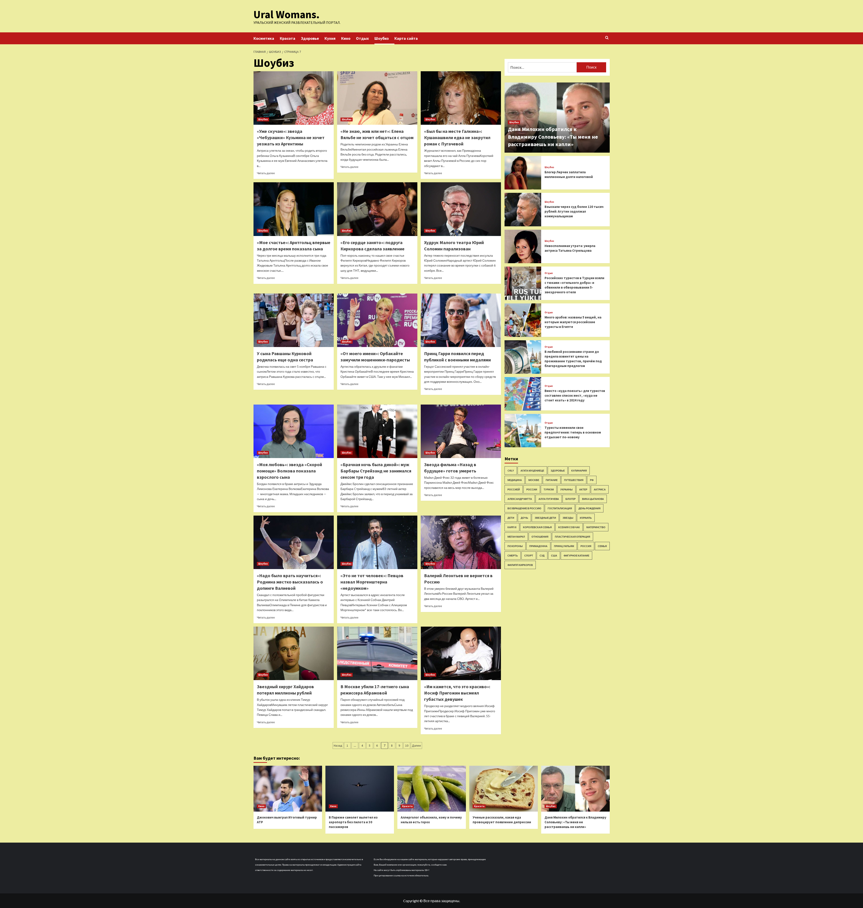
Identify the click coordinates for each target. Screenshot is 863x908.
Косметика (264, 38)
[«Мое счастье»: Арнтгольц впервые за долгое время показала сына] (294, 209)
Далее (416, 745)
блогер (570, 498)
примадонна (538, 546)
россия (586, 546)
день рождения (589, 508)
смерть (512, 555)
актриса (600, 489)
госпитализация (560, 508)
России (531, 489)
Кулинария (579, 470)
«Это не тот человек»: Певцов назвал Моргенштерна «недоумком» (371, 582)
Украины (566, 489)
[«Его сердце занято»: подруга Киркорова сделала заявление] (377, 209)
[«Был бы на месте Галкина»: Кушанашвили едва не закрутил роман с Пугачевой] (461, 98)
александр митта (519, 498)
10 (406, 745)
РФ (592, 479)
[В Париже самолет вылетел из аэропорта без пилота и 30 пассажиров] (359, 788)
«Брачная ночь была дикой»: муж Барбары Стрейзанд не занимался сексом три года (375, 471)
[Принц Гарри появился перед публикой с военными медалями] (461, 320)
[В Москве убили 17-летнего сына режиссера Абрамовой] (377, 653)
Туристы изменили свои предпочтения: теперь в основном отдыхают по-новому (573, 432)
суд (542, 555)
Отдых (362, 38)
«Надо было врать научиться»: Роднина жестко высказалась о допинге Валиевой (290, 582)
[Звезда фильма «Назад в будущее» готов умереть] (461, 431)
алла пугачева (548, 498)
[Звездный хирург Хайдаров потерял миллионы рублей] (294, 653)
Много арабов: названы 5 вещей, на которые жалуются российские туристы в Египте (573, 322)
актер (583, 489)
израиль (586, 517)
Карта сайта (406, 38)
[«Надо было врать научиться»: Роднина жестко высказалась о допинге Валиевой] (294, 542)
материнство (595, 527)
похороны (515, 546)
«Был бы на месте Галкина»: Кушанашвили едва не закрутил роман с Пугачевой (457, 137)
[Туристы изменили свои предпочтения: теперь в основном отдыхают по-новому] (523, 430)
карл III (511, 527)
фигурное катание (576, 555)
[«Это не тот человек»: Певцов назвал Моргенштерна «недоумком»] (377, 542)
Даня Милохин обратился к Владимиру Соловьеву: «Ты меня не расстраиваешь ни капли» (553, 137)
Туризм (549, 489)
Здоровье (310, 38)
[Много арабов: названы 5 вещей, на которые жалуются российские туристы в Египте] (523, 320)
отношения (540, 536)
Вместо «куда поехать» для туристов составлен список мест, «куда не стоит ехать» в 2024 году (575, 396)
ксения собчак (569, 527)
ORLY (510, 470)
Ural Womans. (287, 14)
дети (510, 517)
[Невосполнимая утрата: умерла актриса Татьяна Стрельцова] (523, 246)
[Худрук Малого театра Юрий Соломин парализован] (461, 209)
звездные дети (545, 517)
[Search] (607, 38)
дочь (524, 517)
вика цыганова (593, 498)
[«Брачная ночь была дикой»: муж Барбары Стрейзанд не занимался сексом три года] (377, 431)
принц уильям (564, 546)
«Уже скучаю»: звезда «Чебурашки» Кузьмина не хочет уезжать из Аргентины (291, 137)
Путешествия (573, 479)
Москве (533, 479)
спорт (528, 555)
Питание (552, 479)
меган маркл (516, 536)
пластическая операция (572, 536)
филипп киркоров (520, 564)
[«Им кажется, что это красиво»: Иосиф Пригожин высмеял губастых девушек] (461, 653)
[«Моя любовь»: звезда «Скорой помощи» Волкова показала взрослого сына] (294, 431)
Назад (338, 745)
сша (554, 555)
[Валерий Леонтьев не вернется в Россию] (461, 542)
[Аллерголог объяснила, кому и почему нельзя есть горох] (431, 788)
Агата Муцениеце (532, 470)
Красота (287, 38)
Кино (345, 38)
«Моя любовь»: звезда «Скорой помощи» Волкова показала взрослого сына (289, 471)
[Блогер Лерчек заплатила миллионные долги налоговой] (523, 172)
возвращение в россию (524, 508)
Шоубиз (381, 38)
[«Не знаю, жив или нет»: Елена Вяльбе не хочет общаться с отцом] (377, 98)
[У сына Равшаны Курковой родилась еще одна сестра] (294, 320)
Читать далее (266, 173)
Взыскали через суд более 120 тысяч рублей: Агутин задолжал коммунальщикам (574, 211)
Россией (513, 489)
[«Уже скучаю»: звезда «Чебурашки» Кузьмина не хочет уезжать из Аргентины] (294, 98)
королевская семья (537, 527)
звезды (568, 517)
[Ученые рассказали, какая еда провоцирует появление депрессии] (503, 788)
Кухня (330, 38)
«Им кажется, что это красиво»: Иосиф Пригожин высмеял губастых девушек (457, 693)
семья (602, 546)
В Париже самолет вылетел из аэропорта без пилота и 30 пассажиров (353, 822)
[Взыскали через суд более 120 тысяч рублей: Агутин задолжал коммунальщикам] (523, 209)
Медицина (514, 479)
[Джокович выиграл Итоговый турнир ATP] (288, 788)
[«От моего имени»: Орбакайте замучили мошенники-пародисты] (377, 320)
